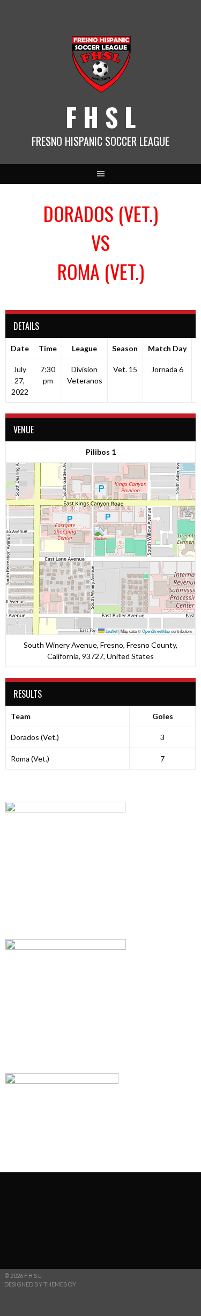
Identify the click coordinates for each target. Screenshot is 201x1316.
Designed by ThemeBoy (40, 1284)
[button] (100, 538)
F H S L (100, 117)
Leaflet (111, 631)
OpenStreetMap (156, 631)
